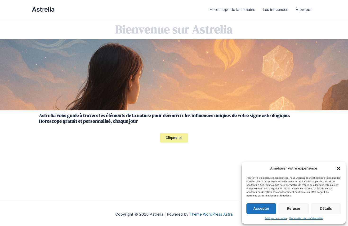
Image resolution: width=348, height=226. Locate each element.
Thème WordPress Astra (211, 214)
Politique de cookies (276, 218)
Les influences (275, 9)
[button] (338, 168)
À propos (304, 9)
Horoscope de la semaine (232, 9)
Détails (326, 208)
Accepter (261, 208)
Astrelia (43, 9)
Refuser (293, 208)
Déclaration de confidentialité (306, 218)
